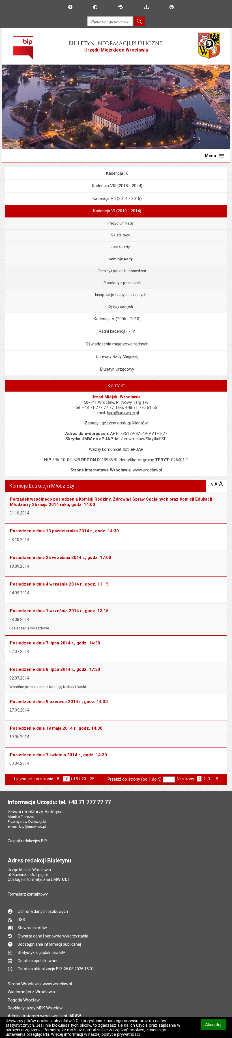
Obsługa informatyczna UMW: (38, 879)
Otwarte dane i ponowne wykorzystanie (53, 936)
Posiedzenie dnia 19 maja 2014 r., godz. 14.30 (56, 728)
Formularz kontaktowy (28, 894)
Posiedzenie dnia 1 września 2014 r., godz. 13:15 (59, 610)
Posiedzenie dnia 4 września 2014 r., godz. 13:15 (59, 584)
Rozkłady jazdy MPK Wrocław (35, 1008)
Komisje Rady (121, 259)
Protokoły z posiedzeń (122, 283)
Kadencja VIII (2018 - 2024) (117, 185)
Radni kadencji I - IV (117, 331)
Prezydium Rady (121, 223)
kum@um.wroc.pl (123, 412)
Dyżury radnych (120, 306)
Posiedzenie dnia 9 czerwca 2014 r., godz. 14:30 (59, 701)
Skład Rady (120, 235)
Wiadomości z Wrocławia (31, 991)
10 (67, 778)
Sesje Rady (120, 247)
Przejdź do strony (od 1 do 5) (135, 779)
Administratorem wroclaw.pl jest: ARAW (44, 1015)
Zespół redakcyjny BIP (27, 841)
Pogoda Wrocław (24, 1000)
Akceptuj (215, 1024)
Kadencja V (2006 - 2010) (117, 318)
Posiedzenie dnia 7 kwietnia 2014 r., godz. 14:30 (58, 754)
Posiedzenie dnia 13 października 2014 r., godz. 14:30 (64, 530)
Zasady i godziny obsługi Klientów (116, 423)
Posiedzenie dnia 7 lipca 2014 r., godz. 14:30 (55, 643)
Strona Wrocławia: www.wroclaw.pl (40, 983)
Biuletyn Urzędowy (117, 369)
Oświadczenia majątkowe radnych (117, 344)
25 (92, 778)
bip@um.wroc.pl (32, 826)
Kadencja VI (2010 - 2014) (117, 210)
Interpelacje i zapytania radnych (120, 294)
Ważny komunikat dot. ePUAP (116, 449)
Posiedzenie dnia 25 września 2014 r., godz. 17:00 (60, 557)
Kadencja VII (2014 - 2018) (117, 198)
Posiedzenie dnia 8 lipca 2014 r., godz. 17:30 (55, 669)
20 (83, 778)
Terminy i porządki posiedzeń (122, 271)
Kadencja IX (117, 173)
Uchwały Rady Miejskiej (117, 356)
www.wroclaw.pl (147, 470)
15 (75, 778)
